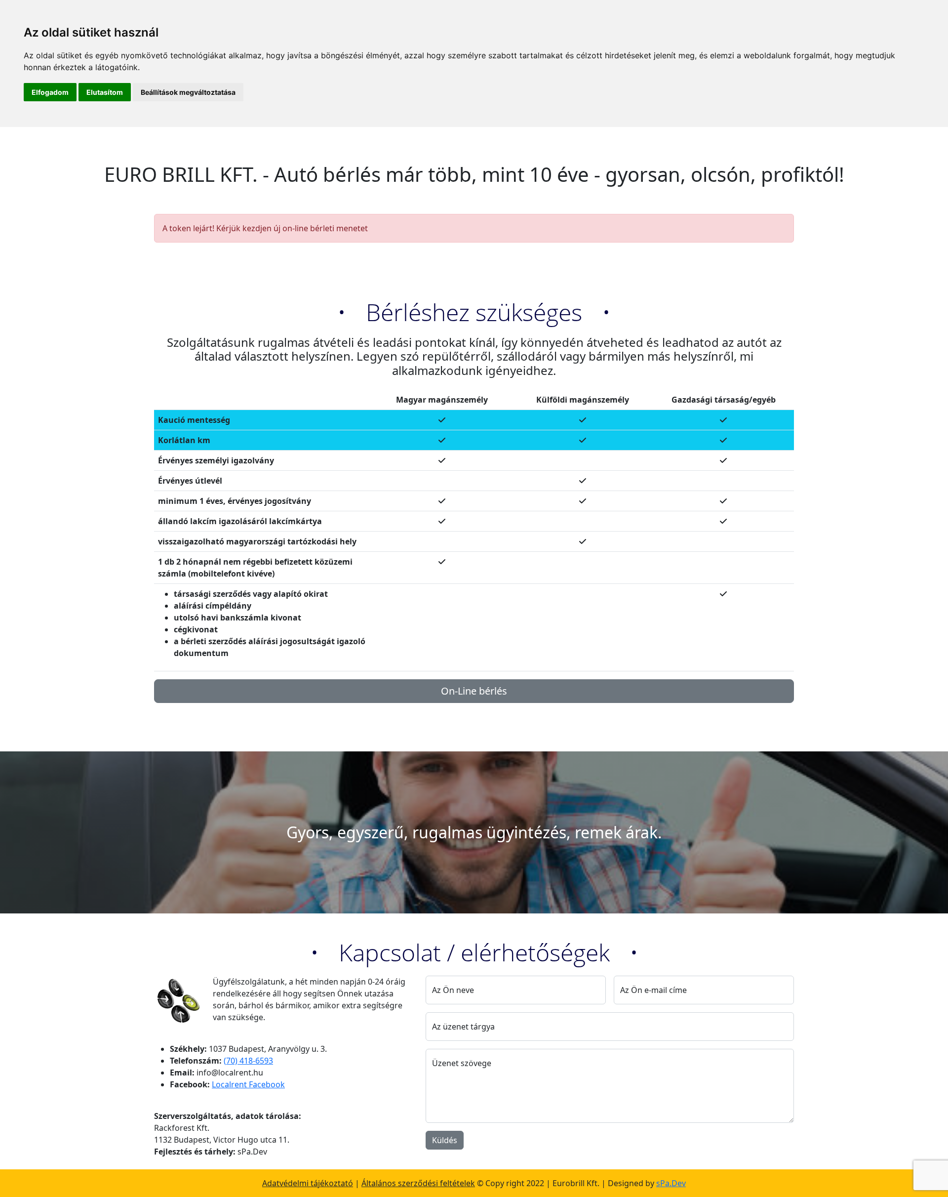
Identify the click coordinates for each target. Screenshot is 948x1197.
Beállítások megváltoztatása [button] (188, 92)
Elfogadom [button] (50, 92)
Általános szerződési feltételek (418, 1183)
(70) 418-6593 (248, 1060)
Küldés (444, 1140)
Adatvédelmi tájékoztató (307, 1183)
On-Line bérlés (474, 691)
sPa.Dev (671, 1183)
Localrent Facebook (248, 1084)
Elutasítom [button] (104, 92)
